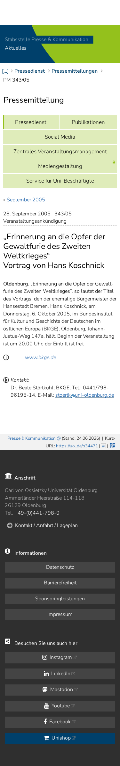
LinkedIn (60, 673)
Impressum (60, 614)
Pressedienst (30, 122)
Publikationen (88, 122)
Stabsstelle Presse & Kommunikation (46, 39)
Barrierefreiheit (60, 582)
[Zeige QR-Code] (112, 445)
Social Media (60, 137)
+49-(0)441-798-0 (37, 513)
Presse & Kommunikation (31, 438)
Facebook (59, 721)
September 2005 (26, 199)
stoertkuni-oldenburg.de (84, 395)
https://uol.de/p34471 (77, 446)
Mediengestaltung (60, 166)
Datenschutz (60, 567)
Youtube (60, 705)
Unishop (60, 737)
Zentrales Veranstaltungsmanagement (60, 151)
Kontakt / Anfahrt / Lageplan (46, 525)
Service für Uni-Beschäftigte (60, 180)
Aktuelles (16, 48)
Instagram (60, 657)
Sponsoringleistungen (60, 598)
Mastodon (61, 689)
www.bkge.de (40, 357)
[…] (5, 71)
